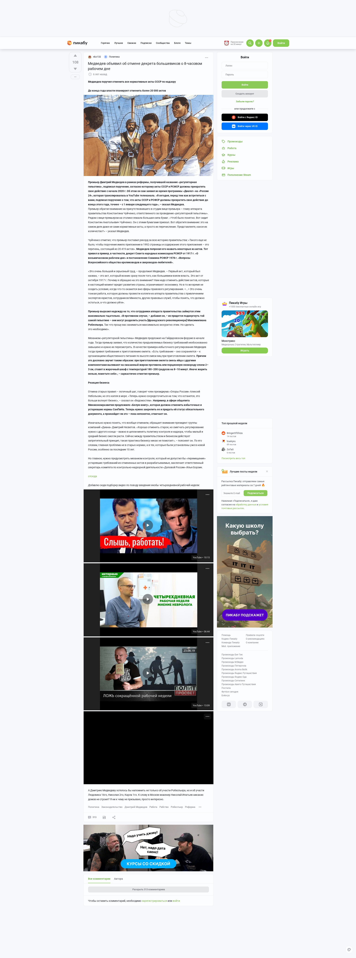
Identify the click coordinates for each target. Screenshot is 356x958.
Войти (281, 43)
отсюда (92, 476)
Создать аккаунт (244, 93)
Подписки (146, 43)
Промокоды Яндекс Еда (234, 677)
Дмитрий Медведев (136, 807)
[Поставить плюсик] (75, 55)
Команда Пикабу (231, 642)
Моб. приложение (231, 646)
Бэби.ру (226, 695)
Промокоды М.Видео (232, 662)
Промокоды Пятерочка (234, 665)
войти (176, 900)
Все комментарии (99, 878)
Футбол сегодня (230, 691)
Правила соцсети (255, 635)
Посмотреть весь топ (233, 458)
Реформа (190, 807)
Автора (118, 878)
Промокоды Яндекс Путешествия (239, 673)
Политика (93, 807)
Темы (188, 43)
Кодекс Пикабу (229, 639)
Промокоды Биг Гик (232, 654)
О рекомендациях (255, 639)
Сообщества (163, 43)
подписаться (255, 493)
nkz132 (97, 56)
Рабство (164, 807)
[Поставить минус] (75, 69)
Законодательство (111, 807)
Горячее (105, 43)
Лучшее (118, 43)
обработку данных (246, 504)
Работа (153, 807)
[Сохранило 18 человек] (104, 817)
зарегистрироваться (154, 900)
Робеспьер (177, 807)
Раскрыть (148, 889)
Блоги (177, 43)
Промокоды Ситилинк (233, 680)
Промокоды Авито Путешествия (239, 684)
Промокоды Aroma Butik (234, 669)
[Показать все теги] (200, 806)
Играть (244, 350)
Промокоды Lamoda (232, 658)
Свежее (131, 43)
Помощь (226, 635)
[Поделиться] (114, 817)
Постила (226, 688)
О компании (252, 642)
